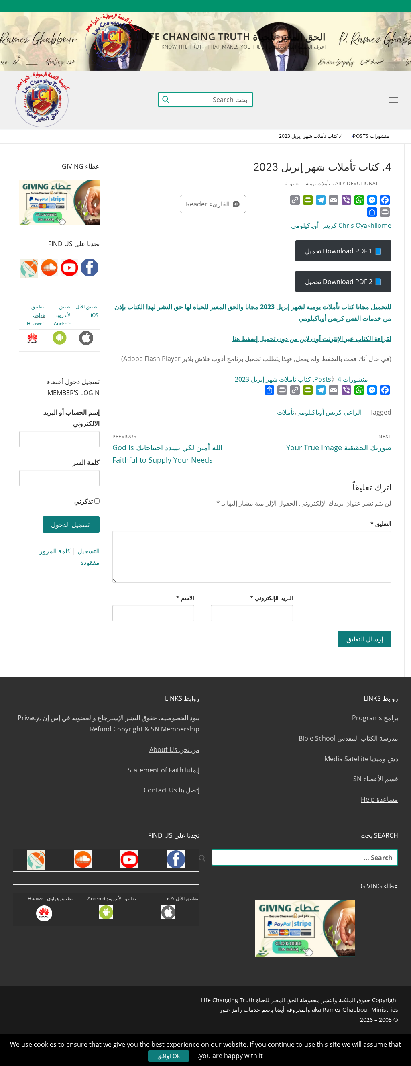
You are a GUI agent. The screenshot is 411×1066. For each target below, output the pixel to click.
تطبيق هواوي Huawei (36, 315)
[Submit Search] (166, 99)
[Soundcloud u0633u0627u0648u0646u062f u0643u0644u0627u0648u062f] (362, 6)
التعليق (381, 523)
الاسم (185, 598)
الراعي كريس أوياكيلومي (329, 412)
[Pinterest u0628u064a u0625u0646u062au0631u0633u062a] (304, 6)
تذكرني (83, 501)
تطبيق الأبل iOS (182, 898)
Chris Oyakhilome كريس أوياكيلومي (341, 225)
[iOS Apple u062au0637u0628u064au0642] (275, 6)
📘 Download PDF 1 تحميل (343, 251)
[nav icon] (392, 99)
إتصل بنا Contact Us (171, 790)
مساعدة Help (379, 799)
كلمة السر (86, 462)
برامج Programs (375, 717)
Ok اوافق (168, 1056)
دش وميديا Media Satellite (361, 758)
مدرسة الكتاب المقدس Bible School (348, 738)
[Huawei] (261, 6)
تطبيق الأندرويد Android (62, 315)
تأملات (285, 412)
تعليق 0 (292, 183)
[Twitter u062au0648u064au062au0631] (348, 6)
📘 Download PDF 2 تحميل (343, 281)
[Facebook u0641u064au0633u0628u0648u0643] (391, 6)
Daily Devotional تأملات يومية (342, 183)
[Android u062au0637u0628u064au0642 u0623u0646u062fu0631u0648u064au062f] (289, 6)
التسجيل (88, 551)
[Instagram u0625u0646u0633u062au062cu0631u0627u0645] (333, 6)
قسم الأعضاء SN (375, 778)
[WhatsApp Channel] (318, 6)
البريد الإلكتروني (271, 598)
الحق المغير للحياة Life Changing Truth (233, 36)
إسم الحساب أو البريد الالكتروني (71, 418)
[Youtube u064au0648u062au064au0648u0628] (377, 6)
